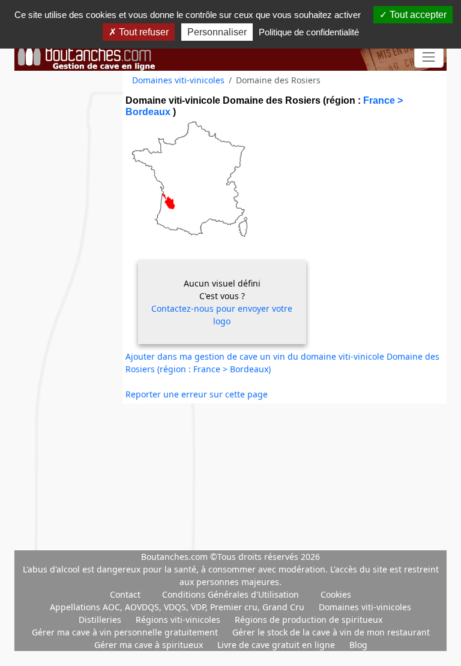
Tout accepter (417, 15)
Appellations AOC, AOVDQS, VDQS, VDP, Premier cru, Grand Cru (178, 607)
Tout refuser (142, 32)
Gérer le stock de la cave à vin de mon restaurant (331, 632)
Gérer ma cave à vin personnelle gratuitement (126, 632)
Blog (358, 644)
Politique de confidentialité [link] (309, 32)
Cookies (336, 594)
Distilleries (101, 619)
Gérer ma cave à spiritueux (149, 644)
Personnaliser (217, 32)
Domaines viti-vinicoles (178, 80)
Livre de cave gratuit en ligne (277, 644)
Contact (125, 594)
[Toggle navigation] (429, 57)
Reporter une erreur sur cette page (196, 394)
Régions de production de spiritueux (308, 619)
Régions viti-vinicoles (179, 619)
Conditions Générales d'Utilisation (230, 594)
